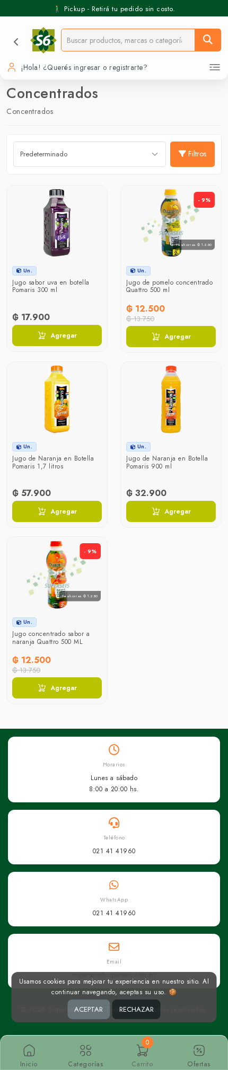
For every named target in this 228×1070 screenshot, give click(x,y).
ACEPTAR (88, 1009)
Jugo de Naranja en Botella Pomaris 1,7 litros (53, 462)
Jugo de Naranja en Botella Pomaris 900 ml (167, 462)
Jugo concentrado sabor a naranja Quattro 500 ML (51, 637)
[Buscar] (208, 40)
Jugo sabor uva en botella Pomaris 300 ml (51, 286)
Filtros (197, 153)
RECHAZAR (136, 1009)
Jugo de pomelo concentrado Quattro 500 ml (169, 286)
